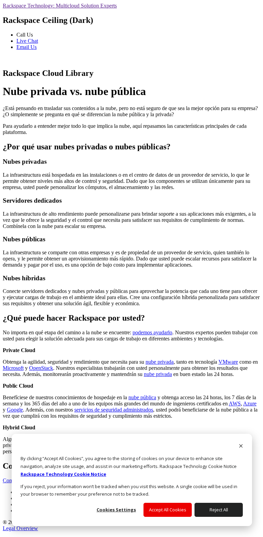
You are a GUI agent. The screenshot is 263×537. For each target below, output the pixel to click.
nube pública (142, 397)
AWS (235, 403)
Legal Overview (20, 528)
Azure (249, 403)
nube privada (160, 362)
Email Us (26, 47)
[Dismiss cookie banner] (241, 447)
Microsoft (13, 368)
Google (15, 410)
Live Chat (27, 41)
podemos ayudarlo (152, 332)
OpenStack (41, 368)
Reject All (219, 510)
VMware (228, 362)
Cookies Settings (116, 510)
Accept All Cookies (167, 510)
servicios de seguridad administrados (113, 410)
